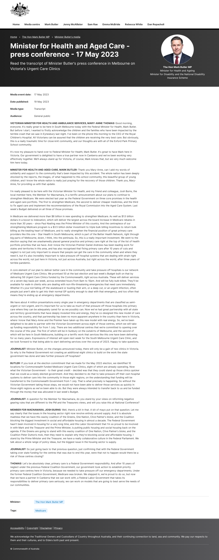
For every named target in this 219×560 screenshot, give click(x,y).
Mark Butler (51, 24)
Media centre (32, 24)
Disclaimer (46, 528)
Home (16, 24)
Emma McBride (111, 24)
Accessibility (17, 528)
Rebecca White (134, 24)
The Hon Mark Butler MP (36, 36)
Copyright (32, 528)
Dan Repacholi (155, 24)
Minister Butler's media (67, 36)
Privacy (58, 528)
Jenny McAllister (73, 24)
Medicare (40, 510)
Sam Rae (93, 24)
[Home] (20, 9)
